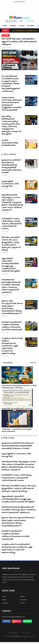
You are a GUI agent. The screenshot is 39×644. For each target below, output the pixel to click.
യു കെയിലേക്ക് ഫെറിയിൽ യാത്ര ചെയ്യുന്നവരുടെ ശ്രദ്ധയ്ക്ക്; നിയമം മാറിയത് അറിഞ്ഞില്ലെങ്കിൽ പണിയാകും (11, 83)
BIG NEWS (30, 26)
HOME (5, 26)
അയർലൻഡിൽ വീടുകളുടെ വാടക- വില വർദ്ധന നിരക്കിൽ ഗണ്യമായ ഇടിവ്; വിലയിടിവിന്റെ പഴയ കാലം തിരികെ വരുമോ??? (12, 202)
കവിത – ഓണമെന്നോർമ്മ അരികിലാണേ (10, 143)
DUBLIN (21, 26)
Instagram (16, 621)
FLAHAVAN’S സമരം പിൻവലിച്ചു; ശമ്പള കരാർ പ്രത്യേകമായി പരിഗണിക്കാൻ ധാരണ (12, 224)
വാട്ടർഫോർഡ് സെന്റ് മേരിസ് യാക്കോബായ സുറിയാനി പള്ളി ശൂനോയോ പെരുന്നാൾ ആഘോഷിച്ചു (12, 346)
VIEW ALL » (33, 363)
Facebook (6, 621)
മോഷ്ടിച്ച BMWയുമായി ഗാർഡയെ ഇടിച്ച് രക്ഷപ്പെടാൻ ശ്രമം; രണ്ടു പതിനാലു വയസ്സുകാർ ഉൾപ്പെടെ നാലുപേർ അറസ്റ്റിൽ (11, 125)
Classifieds (23, 600)
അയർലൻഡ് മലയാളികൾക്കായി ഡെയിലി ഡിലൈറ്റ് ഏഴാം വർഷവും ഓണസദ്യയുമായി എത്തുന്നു (11, 286)
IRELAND (13, 26)
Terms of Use (25, 633)
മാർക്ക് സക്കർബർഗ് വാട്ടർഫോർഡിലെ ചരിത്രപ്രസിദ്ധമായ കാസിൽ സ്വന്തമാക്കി (12, 326)
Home (4, 596)
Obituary (5, 603)
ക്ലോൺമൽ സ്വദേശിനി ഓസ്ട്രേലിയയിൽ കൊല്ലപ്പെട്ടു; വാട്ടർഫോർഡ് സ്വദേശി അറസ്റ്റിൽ (11, 264)
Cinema (22, 603)
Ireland (22, 596)
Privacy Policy (13, 633)
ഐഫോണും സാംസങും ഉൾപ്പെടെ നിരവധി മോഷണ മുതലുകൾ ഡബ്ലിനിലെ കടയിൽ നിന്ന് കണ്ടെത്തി (12, 104)
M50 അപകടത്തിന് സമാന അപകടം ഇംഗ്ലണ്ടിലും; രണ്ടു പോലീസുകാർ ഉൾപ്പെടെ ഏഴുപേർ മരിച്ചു (11, 243)
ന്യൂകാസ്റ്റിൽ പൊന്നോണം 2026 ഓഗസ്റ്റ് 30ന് (10, 184)
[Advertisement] (19, 8)
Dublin (4, 600)
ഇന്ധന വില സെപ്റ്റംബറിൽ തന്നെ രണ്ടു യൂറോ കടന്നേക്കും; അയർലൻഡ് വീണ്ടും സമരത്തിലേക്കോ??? (12, 307)
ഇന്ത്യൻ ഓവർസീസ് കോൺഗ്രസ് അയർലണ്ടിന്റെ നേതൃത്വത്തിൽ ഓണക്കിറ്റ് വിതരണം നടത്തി (12, 166)
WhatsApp (27, 621)
